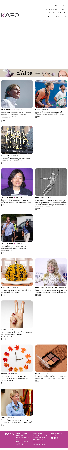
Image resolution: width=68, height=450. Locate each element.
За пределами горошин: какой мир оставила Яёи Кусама (16, 291)
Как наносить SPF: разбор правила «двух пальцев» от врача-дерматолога (16, 334)
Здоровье (4, 374)
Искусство (5, 155)
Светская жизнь (7, 197)
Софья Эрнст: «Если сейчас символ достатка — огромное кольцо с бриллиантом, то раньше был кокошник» (16, 115)
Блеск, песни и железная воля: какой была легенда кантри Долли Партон (51, 291)
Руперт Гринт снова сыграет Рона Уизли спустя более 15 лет (15, 159)
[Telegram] (52, 438)
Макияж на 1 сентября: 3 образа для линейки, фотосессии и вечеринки (51, 377)
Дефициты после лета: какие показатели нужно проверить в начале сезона (14, 378)
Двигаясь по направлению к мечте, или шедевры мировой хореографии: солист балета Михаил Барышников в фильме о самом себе (51, 203)
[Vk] (57, 438)
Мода (11, 109)
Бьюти (3, 330)
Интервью (5, 109)
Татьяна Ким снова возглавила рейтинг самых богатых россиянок (16, 201)
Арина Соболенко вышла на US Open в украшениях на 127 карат (49, 113)
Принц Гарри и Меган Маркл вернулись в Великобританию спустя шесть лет (14, 248)
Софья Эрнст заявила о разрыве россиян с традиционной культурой (16, 421)
